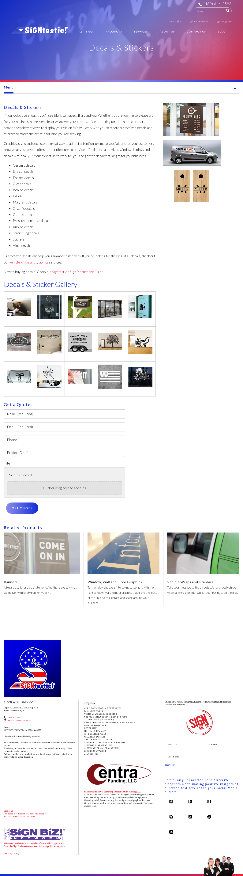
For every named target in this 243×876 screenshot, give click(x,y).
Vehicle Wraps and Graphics (190, 582)
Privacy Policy (11, 853)
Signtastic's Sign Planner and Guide (77, 272)
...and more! (91, 754)
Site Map (8, 811)
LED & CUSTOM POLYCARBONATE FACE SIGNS (109, 722)
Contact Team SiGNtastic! (19, 720)
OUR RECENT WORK (95, 751)
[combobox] (213, 10)
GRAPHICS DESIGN (94, 737)
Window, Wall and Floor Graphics (115, 582)
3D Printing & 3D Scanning (99, 720)
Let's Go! (87, 31)
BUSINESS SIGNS (93, 711)
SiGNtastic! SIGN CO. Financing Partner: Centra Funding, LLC (112, 792)
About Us (167, 31)
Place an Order (199, 21)
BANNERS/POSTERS (95, 725)
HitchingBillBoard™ (95, 731)
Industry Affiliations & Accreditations (25, 814)
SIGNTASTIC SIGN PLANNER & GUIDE (104, 742)
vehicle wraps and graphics (28, 262)
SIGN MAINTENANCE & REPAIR (101, 748)
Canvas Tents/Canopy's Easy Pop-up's (105, 717)
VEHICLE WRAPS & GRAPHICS (100, 714)
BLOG (222, 31)
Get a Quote (225, 21)
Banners (11, 582)
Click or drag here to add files (64, 488)
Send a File (175, 21)
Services (141, 31)
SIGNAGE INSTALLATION (98, 745)
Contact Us (196, 31)
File (7, 463)
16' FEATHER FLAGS (95, 734)
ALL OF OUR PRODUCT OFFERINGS (103, 708)
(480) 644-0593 (218, 4)
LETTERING (90, 728)
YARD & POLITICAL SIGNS (98, 739)
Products (114, 31)
